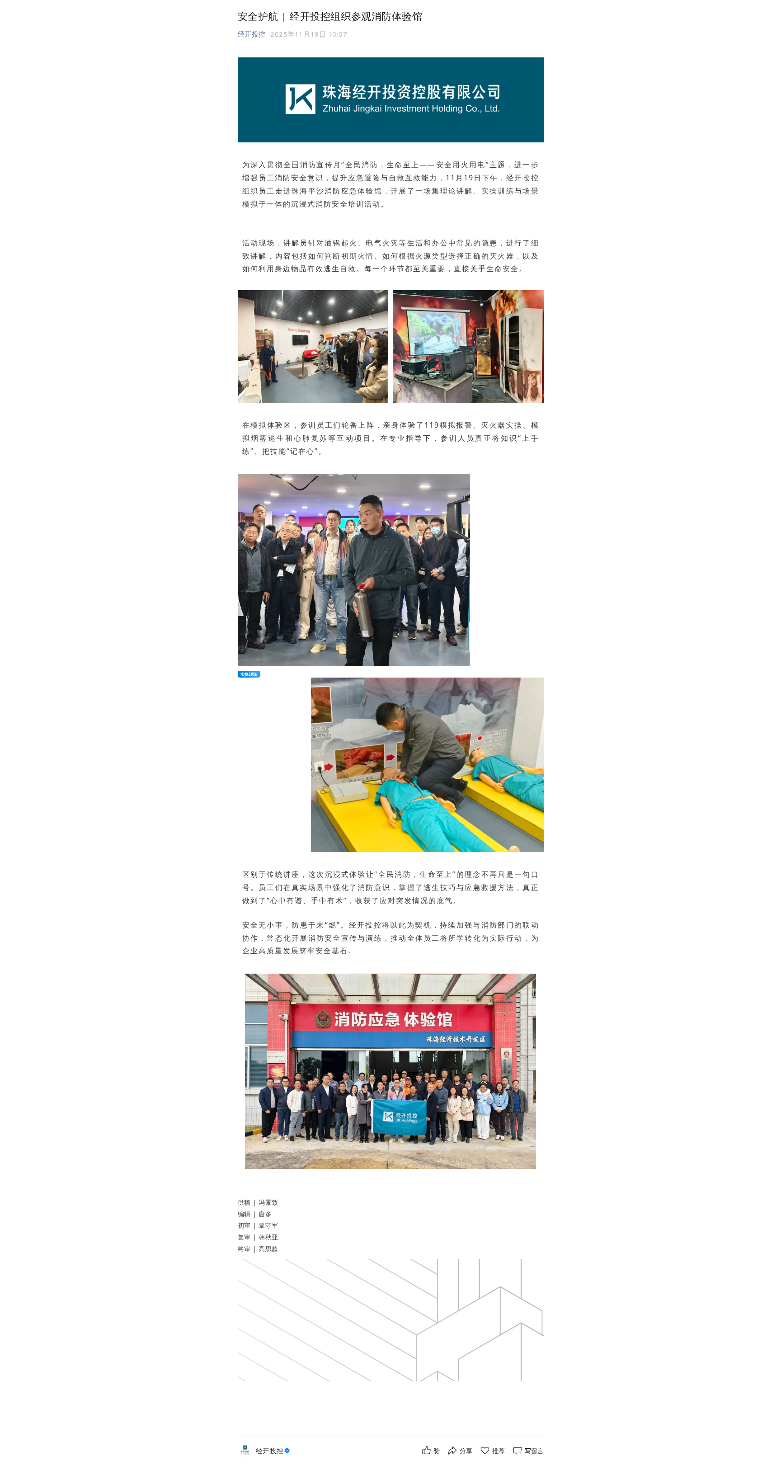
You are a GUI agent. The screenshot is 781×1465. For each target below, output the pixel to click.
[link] (274, 1451)
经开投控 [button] (252, 33)
